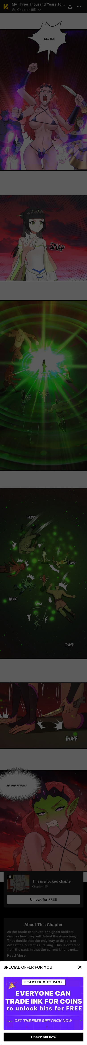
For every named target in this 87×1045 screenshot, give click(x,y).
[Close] (79, 967)
